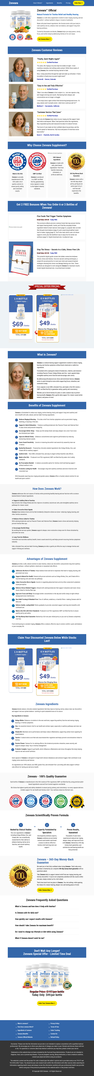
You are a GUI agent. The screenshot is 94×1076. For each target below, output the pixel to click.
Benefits (59, 3)
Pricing (68, 3)
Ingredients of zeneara (25, 1030)
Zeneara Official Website (25, 1037)
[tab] (47, 906)
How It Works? (37, 3)
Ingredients (49, 3)
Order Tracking (55, 1030)
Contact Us (54, 1034)
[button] (47, 906)
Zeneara (13, 3)
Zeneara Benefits (23, 1034)
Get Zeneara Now (44, 39)
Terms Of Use (55, 1027)
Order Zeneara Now (45, 890)
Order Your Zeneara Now (46, 1003)
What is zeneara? (23, 1023)
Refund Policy (55, 1037)
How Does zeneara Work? (26, 1027)
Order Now (78, 2)
